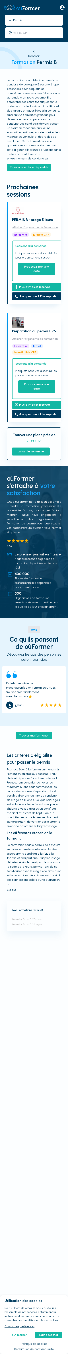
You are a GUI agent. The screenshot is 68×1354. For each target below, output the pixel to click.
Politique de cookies (34, 1343)
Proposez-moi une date (36, 269)
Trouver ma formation (34, 735)
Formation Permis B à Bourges (27, 924)
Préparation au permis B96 (34, 331)
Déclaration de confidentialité (34, 1349)
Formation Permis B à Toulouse (27, 919)
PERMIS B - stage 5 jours (32, 220)
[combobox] (36, 20)
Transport (34, 56)
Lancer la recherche (31, 451)
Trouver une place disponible (29, 167)
